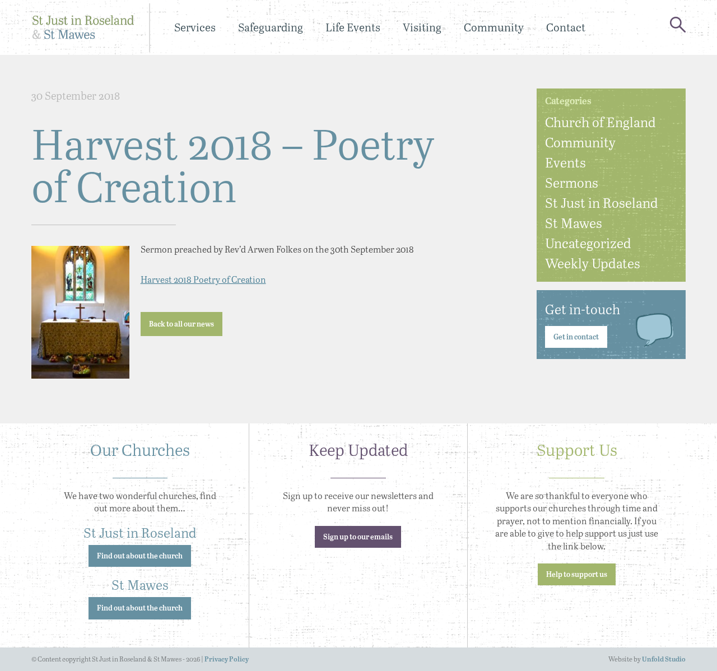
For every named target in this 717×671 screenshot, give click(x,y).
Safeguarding (270, 27)
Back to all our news (181, 324)
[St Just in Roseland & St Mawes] (83, 27)
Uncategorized (588, 243)
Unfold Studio (664, 659)
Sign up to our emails (358, 537)
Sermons (571, 182)
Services (195, 27)
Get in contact (576, 337)
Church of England (600, 122)
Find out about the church (140, 556)
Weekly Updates (592, 263)
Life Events (352, 27)
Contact (565, 27)
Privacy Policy (226, 659)
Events (565, 162)
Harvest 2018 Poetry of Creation (203, 279)
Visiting (422, 27)
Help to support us (576, 575)
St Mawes (573, 222)
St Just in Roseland (601, 202)
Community (494, 27)
